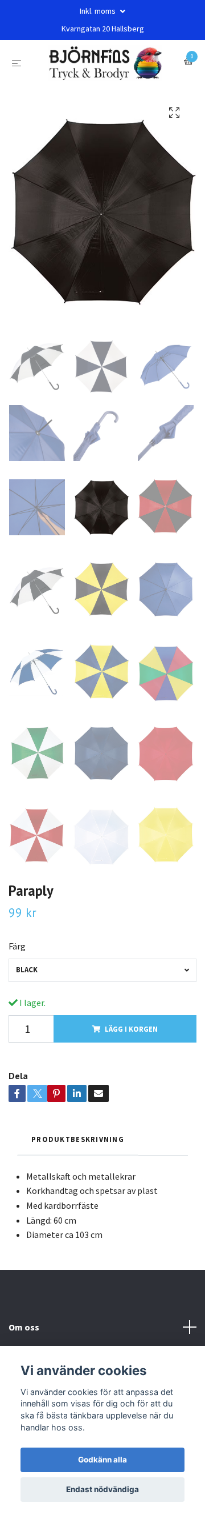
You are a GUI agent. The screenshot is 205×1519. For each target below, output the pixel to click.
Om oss (24, 1335)
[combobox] (102, 979)
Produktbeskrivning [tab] (77, 1148)
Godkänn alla (102, 1459)
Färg (17, 955)
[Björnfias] (105, 67)
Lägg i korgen (131, 1037)
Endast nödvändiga (102, 1489)
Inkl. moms (98, 11)
